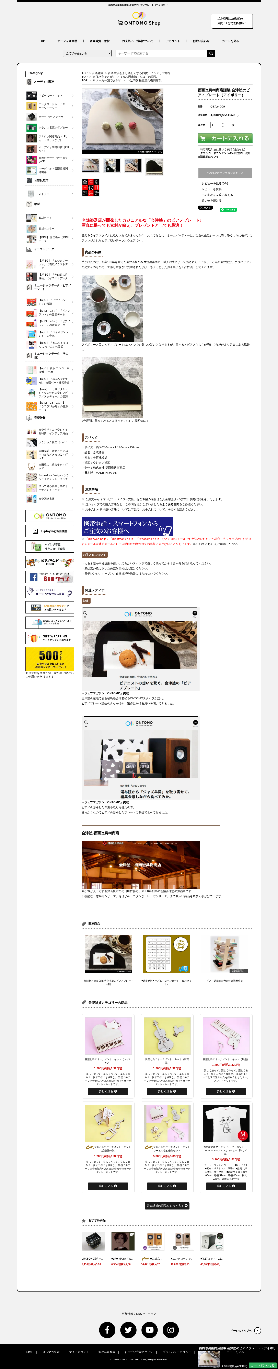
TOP (42, 41)
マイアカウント (79, 1352)
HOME (29, 1352)
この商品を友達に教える (217, 194)
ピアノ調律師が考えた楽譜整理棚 (224, 980)
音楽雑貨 (97, 73)
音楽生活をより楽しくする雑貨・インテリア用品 (139, 73)
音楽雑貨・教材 (100, 41)
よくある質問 (170, 504)
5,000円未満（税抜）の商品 (139, 76)
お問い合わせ (201, 41)
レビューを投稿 (212, 189)
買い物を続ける (212, 200)
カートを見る (230, 41)
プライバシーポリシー (177, 1352)
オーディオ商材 (67, 41)
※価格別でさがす (104, 76)
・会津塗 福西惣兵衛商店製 (144, 80)
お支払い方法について (139, 1352)
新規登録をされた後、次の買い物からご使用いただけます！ (49, 674)
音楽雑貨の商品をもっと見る (165, 1205)
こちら (209, 543)
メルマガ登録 (51, 1352)
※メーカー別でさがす (107, 80)
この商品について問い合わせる (225, 173)
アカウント (173, 41)
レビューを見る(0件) (215, 183)
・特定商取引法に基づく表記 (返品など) (221, 149)
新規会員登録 (106, 1352)
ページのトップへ (241, 1330)
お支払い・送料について (137, 41)
